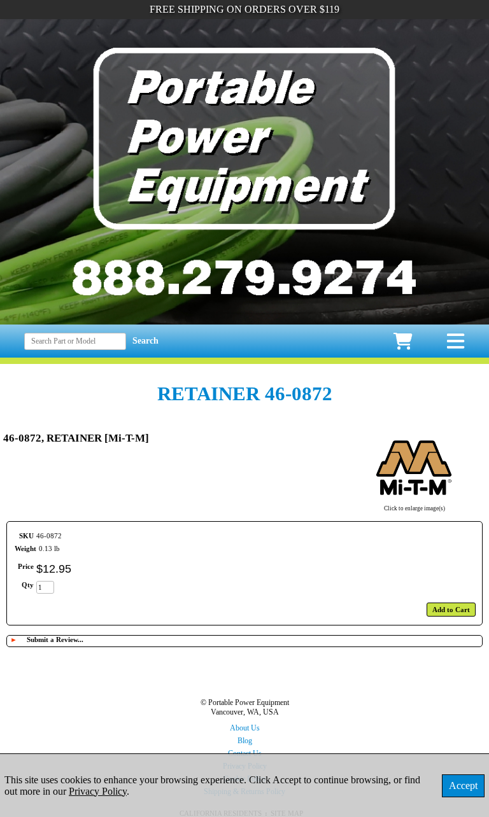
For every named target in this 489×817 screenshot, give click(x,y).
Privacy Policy (98, 791)
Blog (244, 740)
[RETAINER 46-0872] (414, 500)
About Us (245, 727)
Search (145, 341)
